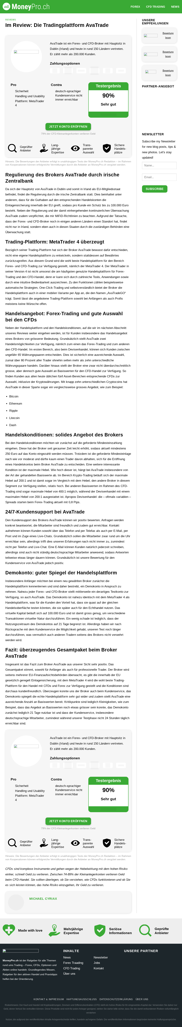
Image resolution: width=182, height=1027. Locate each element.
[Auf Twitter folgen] (84, 990)
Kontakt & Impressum (49, 999)
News (175, 6)
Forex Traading (73, 963)
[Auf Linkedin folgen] (111, 990)
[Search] (126, 6)
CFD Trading (155, 6)
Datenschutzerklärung (116, 999)
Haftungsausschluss (81, 999)
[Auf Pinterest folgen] (97, 990)
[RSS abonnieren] (104, 990)
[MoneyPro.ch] (27, 6)
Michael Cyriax (43, 898)
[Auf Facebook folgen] (71, 990)
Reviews (10, 20)
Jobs (97, 963)
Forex (135, 6)
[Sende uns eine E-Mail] (91, 990)
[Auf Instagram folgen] (78, 990)
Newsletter (101, 957)
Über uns (69, 973)
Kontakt (99, 968)
